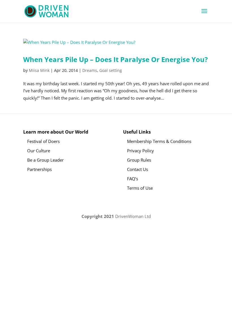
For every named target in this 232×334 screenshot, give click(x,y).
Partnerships (39, 169)
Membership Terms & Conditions (159, 141)
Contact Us (137, 169)
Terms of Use (140, 188)
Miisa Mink (39, 70)
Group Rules (139, 160)
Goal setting (110, 70)
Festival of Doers (43, 141)
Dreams (89, 70)
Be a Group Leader (45, 160)
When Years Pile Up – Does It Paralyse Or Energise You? (115, 59)
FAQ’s (132, 178)
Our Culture (38, 150)
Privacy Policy (140, 150)
